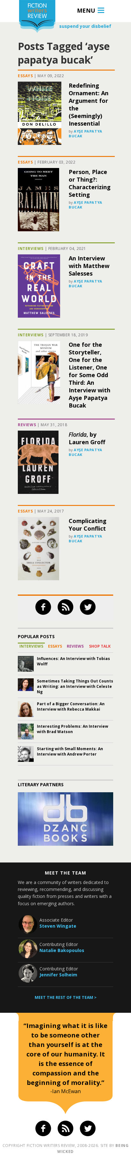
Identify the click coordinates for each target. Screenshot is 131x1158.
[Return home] (37, 17)
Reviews (27, 424)
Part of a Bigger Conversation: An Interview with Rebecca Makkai (71, 706)
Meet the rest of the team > (66, 997)
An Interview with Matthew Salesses (89, 265)
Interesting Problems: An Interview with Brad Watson (72, 729)
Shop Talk (100, 646)
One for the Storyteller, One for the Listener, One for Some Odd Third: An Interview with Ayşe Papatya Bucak (89, 375)
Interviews (31, 248)
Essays (25, 75)
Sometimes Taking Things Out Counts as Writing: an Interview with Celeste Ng (75, 686)
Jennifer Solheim (58, 975)
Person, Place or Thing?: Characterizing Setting (90, 183)
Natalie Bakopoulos (61, 950)
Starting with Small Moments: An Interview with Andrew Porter (70, 751)
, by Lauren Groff (87, 438)
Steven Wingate (57, 926)
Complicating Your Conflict (88, 524)
